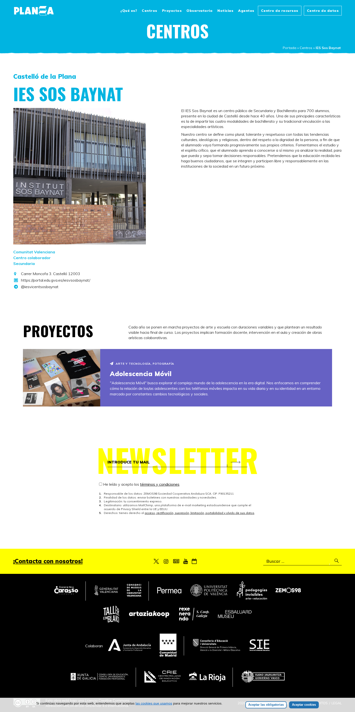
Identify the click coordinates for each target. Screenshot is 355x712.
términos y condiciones (159, 484)
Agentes (246, 10)
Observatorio (199, 10)
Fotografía (163, 363)
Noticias (225, 10)
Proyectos (172, 10)
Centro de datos (323, 10)
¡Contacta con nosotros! (48, 561)
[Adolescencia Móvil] (61, 377)
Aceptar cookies (304, 704)
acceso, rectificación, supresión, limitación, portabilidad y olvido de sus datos (199, 513)
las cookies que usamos (153, 703)
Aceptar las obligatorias (266, 704)
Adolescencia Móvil (140, 374)
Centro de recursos (279, 10)
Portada (289, 48)
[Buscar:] (302, 561)
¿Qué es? (128, 10)
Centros (149, 10)
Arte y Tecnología (133, 363)
